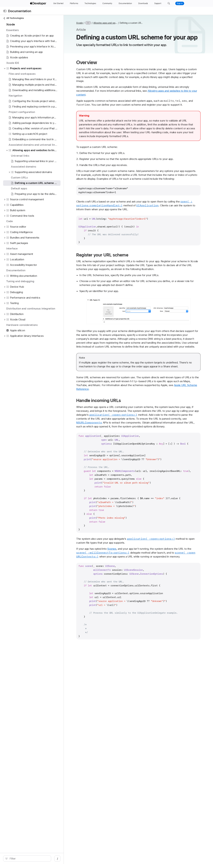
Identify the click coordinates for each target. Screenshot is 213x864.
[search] (27, 858)
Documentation (19, 11)
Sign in (180, 3)
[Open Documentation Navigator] (5, 11)
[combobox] (29, 858)
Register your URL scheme (102, 254)
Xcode (79, 23)
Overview (86, 62)
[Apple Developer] (38, 3)
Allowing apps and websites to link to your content (105, 23)
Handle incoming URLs (98, 400)
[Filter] (29, 859)
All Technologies (15, 18)
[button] (168, 3)
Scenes (111, 548)
